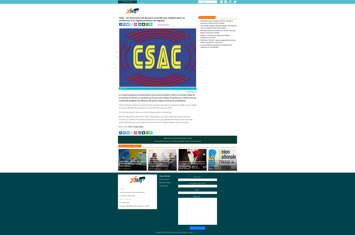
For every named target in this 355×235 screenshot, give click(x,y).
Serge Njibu (138, 127)
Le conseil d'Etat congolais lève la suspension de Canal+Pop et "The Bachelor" (192, 163)
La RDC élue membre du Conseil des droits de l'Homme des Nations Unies (132, 163)
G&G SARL (196, 232)
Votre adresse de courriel (197, 183)
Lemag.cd (122, 189)
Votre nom (196, 177)
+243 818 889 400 (125, 199)
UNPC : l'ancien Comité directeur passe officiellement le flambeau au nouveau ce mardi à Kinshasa (222, 162)
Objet (196, 190)
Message (197, 196)
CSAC (130, 127)
